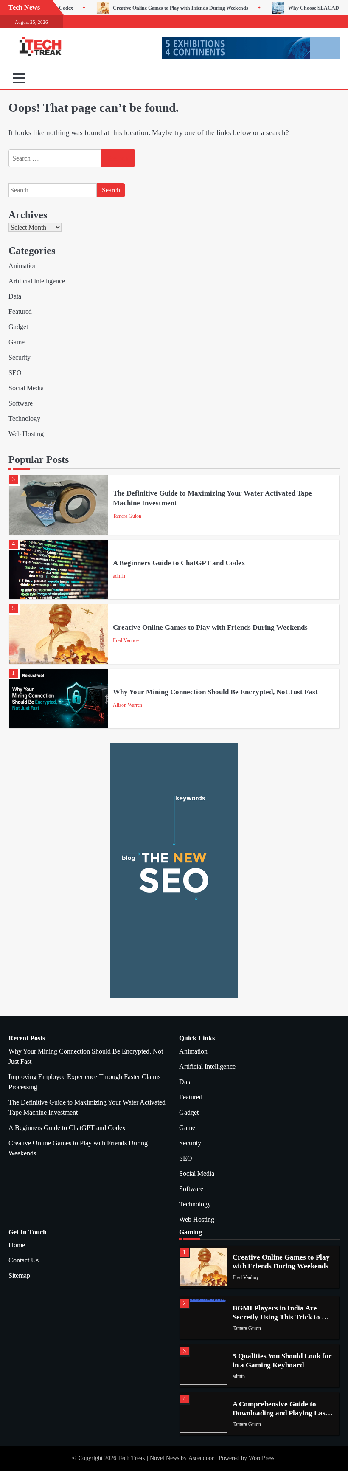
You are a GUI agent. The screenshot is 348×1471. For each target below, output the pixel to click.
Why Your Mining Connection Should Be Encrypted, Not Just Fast (215, 692)
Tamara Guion (127, 516)
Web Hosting (26, 433)
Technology (24, 418)
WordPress (261, 1458)
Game (16, 342)
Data (14, 296)
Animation (22, 265)
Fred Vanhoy (126, 640)
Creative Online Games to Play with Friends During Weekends (135, 8)
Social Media (26, 388)
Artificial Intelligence (36, 281)
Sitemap (19, 1275)
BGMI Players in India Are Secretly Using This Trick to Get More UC (283, 1317)
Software (20, 403)
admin (119, 576)
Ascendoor (201, 1458)
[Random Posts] (320, 78)
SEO (15, 372)
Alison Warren (127, 705)
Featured (20, 311)
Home (16, 1244)
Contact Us (23, 1260)
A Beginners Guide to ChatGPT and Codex (179, 563)
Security (19, 357)
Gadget (18, 326)
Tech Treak (131, 1458)
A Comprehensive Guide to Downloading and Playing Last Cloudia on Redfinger (280, 1413)
